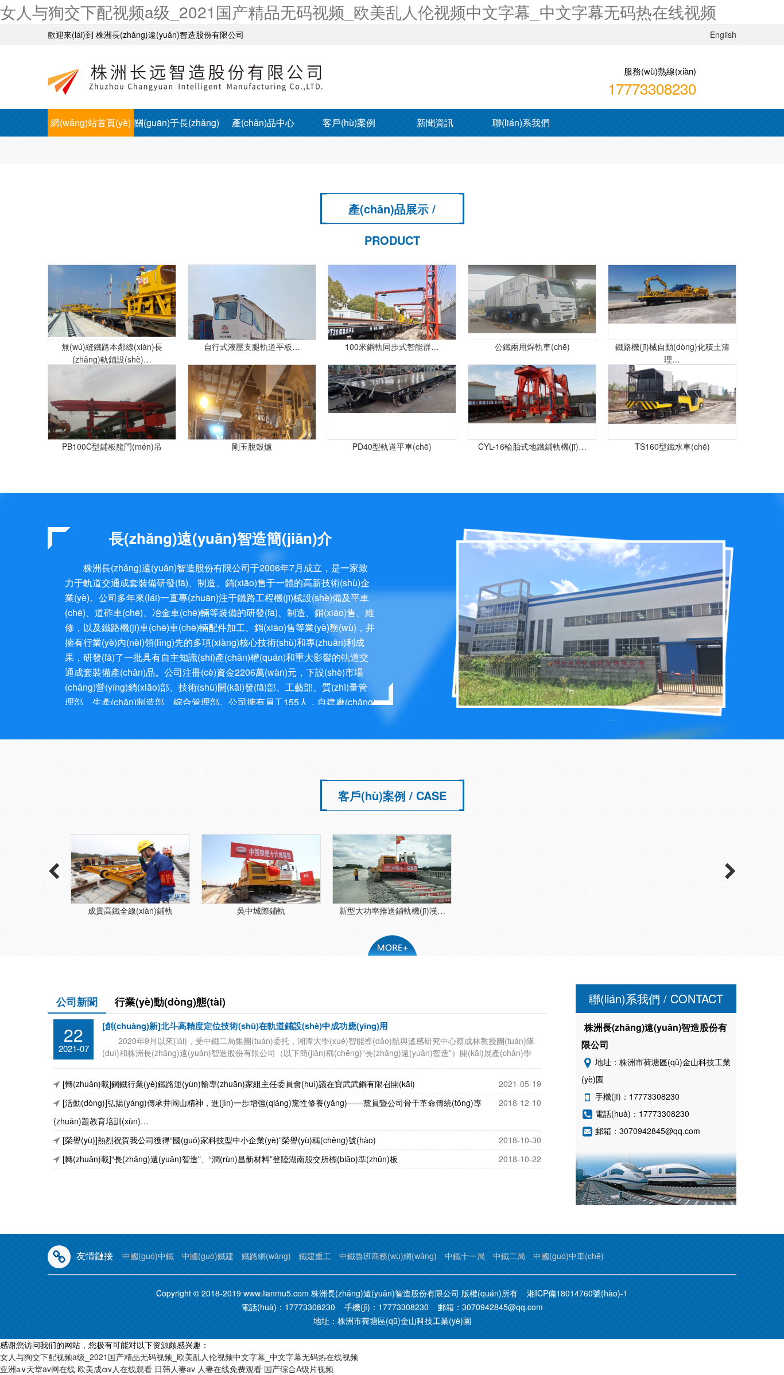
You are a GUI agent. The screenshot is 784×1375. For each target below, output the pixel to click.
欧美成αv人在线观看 (114, 1368)
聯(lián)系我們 (521, 122)
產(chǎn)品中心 (263, 122)
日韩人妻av (174, 1368)
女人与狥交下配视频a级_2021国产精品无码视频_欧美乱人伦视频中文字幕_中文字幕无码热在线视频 (358, 11)
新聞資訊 (435, 122)
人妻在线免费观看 (229, 1368)
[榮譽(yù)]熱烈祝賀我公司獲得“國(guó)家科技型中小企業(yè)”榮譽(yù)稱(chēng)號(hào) (219, 1140)
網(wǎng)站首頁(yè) (91, 122)
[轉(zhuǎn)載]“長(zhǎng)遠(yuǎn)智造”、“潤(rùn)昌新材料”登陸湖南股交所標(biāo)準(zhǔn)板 (230, 1158)
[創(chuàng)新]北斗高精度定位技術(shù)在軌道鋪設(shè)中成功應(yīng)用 (245, 1025)
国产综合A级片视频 (298, 1368)
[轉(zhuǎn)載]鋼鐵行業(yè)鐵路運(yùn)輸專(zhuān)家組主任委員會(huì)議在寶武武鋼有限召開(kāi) (239, 1083)
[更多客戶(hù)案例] (392, 945)
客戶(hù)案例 (349, 122)
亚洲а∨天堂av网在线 (37, 1368)
